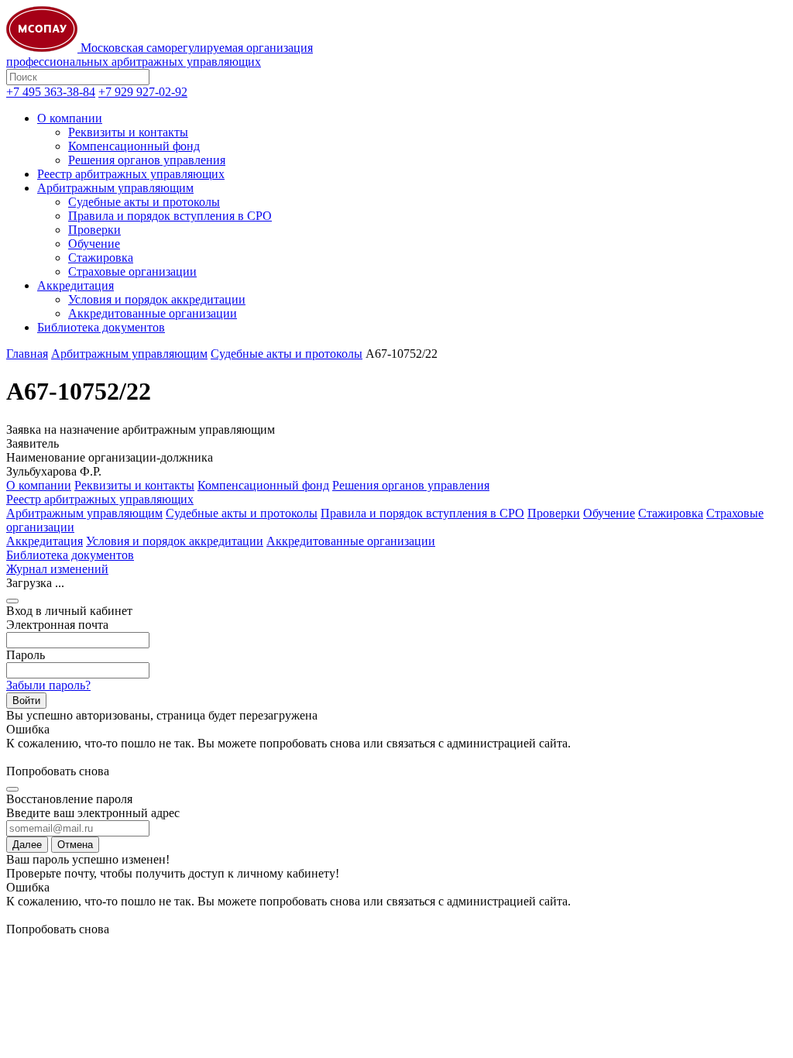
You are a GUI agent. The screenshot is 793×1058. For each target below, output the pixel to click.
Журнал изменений (57, 568)
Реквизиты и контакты (128, 132)
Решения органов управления (146, 160)
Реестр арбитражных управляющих (131, 173)
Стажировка (100, 257)
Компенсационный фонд (134, 146)
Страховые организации (132, 271)
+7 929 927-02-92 (142, 91)
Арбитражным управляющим (115, 187)
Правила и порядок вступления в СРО (170, 215)
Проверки (94, 229)
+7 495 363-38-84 (50, 91)
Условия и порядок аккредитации (156, 299)
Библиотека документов (101, 327)
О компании (69, 118)
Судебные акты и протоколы (144, 201)
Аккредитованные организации (152, 313)
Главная (27, 353)
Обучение (94, 243)
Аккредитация (75, 285)
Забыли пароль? (48, 685)
